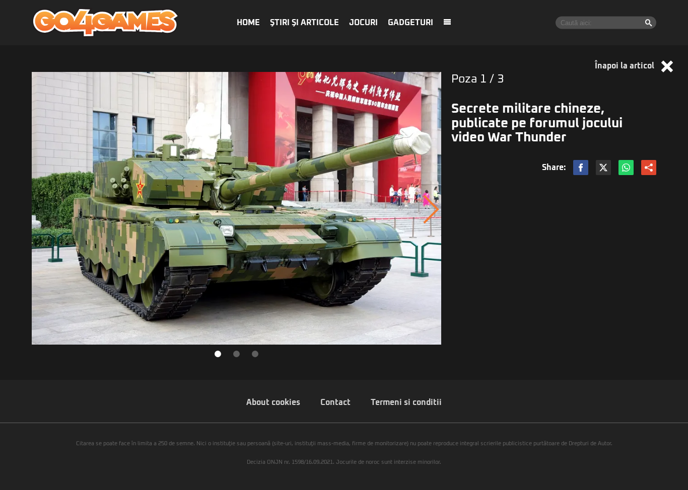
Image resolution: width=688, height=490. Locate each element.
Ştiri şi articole (304, 23)
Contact (335, 402)
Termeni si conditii (406, 402)
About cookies (273, 402)
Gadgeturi (410, 23)
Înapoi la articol (625, 66)
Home (248, 23)
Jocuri (363, 23)
